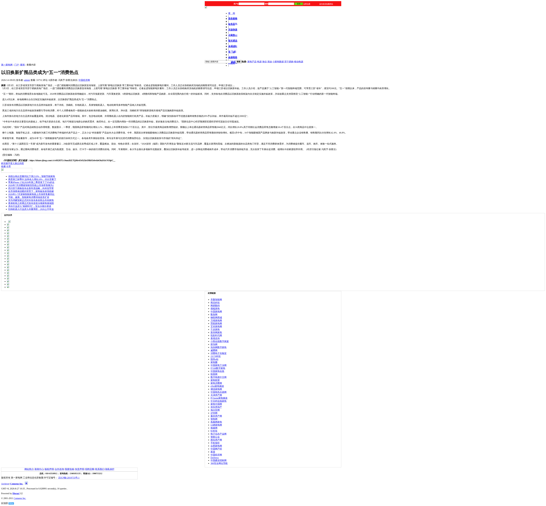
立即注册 (306, 4)
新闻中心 (39, 469)
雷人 (12, 163)
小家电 (231, 35)
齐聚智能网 (216, 299)
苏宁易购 (288, 61)
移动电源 (298, 61)
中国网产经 (216, 449)
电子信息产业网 (219, 434)
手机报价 (215, 443)
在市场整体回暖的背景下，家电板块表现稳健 (31, 191)
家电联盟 (215, 380)
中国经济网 (84, 80)
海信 (264, 61)
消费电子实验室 (219, 353)
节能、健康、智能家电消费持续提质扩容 (28, 197)
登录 (298, 4)
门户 (16, 65)
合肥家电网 (216, 446)
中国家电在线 (217, 371)
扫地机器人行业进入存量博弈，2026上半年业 (31, 209)
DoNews (215, 457)
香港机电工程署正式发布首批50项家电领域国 (31, 203)
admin (27, 80)
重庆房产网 (216, 416)
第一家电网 (7, 65)
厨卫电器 (232, 29)
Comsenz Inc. (16, 484)
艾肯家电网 (216, 326)
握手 (8, 163)
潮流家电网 (216, 389)
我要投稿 (69, 469)
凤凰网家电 (216, 422)
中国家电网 (216, 311)
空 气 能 (232, 51)
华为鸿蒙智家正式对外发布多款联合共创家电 (31, 200)
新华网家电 (216, 332)
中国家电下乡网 (219, 365)
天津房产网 (216, 395)
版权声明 (49, 469)
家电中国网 (216, 404)
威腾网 (214, 350)
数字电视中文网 (219, 377)
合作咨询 (59, 469)
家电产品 (252, 61)
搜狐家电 (215, 308)
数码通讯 (232, 40)
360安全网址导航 (219, 463)
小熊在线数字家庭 (220, 341)
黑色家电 (232, 18)
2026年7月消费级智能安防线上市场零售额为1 (31, 185)
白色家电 (232, 24)
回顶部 (4, 503)
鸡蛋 (21, 163)
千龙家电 (215, 329)
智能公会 (215, 437)
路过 (17, 163)
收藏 (3, 166)
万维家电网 (216, 320)
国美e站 (214, 359)
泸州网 (214, 413)
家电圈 (214, 362)
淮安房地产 (216, 407)
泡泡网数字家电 (219, 347)
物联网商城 (216, 317)
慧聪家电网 (216, 323)
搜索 (233, 61)
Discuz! (16, 493)
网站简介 (29, 469)
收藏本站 (329, 4)
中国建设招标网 (219, 460)
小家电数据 (278, 61)
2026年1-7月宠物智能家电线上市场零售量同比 (31, 194)
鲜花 (3, 163)
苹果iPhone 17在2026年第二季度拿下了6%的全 (31, 182)
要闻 (22, 65)
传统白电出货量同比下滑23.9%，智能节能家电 (31, 176)
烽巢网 (214, 428)
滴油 (269, 61)
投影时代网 (216, 335)
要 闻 (231, 13)
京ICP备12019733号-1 (68, 477)
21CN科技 (216, 356)
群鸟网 (214, 344)
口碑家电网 (216, 425)
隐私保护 (109, 469)
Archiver (5, 484)
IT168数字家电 (218, 368)
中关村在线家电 (219, 401)
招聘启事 (89, 469)
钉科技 (214, 431)
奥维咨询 (215, 338)
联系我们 (99, 469)
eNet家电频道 (217, 386)
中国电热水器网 (219, 392)
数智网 (214, 314)
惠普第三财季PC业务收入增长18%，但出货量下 (32, 179)
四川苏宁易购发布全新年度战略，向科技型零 (31, 188)
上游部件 (232, 57)
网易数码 (215, 305)
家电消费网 (216, 383)
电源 (259, 61)
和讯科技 (215, 302)
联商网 (214, 374)
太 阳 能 (232, 46)
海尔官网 (215, 410)
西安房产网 (216, 440)
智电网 (214, 419)
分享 (8, 166)
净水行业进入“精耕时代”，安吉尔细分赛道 (29, 206)
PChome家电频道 (219, 398)
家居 (213, 452)
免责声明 (79, 469)
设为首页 (322, 4)
